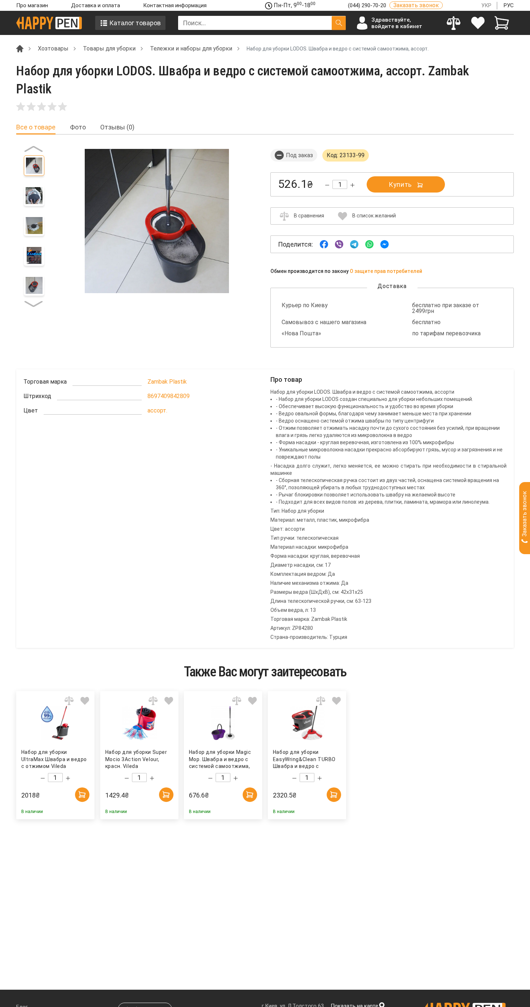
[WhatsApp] (369, 243)
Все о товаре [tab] (36, 127)
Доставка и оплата (95, 5)
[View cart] (502, 23)
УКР (486, 5)
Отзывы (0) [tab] (117, 127)
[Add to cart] (82, 794)
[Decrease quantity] (327, 185)
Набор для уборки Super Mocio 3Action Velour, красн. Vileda (136, 759)
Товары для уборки (109, 48)
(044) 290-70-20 (368, 5)
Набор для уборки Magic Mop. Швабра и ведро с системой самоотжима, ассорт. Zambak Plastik (220, 759)
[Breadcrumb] (19, 48)
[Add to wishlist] (84, 700)
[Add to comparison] (69, 700)
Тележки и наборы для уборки (191, 48)
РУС (509, 5)
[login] (478, 23)
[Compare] (454, 23)
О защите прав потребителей (386, 271)
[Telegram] (354, 243)
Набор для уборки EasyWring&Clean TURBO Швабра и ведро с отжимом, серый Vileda (304, 759)
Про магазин (32, 5)
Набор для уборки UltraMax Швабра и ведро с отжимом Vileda (54, 759)
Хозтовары (53, 48)
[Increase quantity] (352, 185)
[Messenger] (384, 243)
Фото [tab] (78, 127)
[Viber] (339, 243)
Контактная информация (175, 5)
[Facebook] (324, 243)
